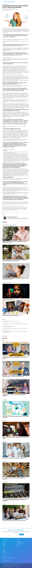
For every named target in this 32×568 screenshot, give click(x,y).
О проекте (4, 551)
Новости (4, 541)
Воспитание (7, 329)
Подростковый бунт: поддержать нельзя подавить (11, 315)
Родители (4, 4)
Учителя (7, 324)
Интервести (18, 544)
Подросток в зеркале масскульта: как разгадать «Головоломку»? (13, 314)
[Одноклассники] (4, 222)
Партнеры (4, 553)
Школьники (7, 332)
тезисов (27, 29)
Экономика (18, 542)
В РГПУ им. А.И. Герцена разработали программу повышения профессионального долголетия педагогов (15, 323)
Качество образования (20, 543)
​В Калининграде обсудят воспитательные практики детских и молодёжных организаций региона (14, 328)
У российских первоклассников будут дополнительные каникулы (11, 321)
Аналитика (4, 543)
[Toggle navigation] (29, 1)
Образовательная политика (20, 541)
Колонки (4, 542)
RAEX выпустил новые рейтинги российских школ (9, 326)
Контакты (4, 552)
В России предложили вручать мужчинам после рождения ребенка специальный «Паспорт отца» (15, 260)
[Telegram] (5, 222)
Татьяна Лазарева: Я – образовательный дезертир (13, 376)
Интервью (4, 544)
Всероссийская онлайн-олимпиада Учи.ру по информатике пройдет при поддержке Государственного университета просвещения (15, 331)
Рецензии (4, 545)
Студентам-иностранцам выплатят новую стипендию (14, 520)
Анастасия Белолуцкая (12, 216)
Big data (18, 545)
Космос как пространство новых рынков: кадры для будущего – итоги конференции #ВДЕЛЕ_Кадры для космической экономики (16, 499)
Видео (4, 546)
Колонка (8, 4)
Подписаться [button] (21, 534)
